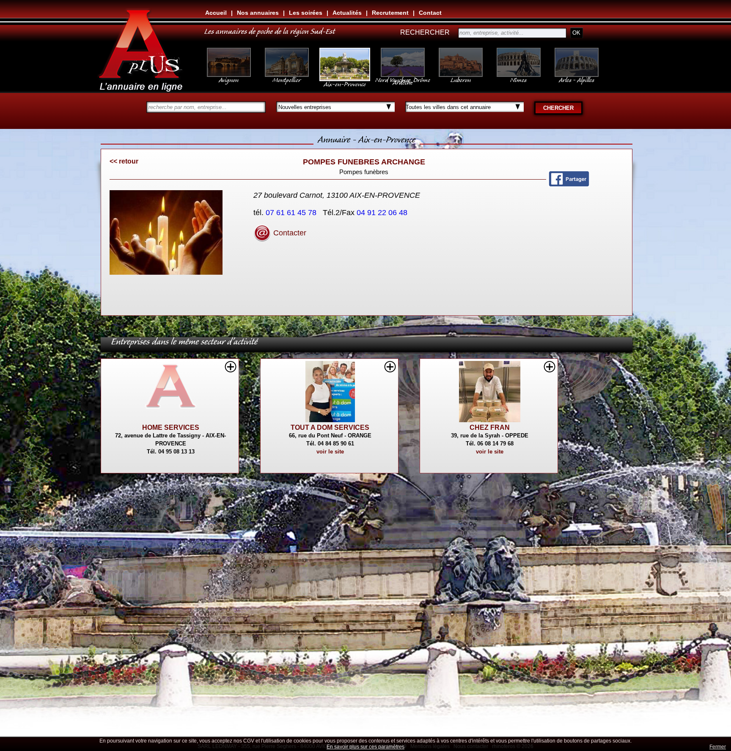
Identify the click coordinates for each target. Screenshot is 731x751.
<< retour (124, 161)
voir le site (330, 451)
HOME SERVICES (170, 427)
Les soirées (305, 12)
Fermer (717, 747)
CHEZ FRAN (490, 427)
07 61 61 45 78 (292, 212)
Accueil (216, 12)
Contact (430, 12)
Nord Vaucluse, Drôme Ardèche (402, 79)
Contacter (288, 233)
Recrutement (390, 12)
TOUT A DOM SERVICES (330, 427)
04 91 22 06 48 (383, 212)
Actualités (347, 12)
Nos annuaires (258, 12)
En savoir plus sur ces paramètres (365, 747)
